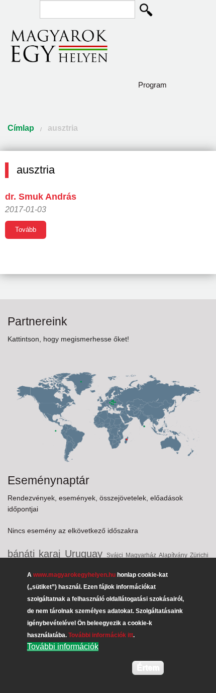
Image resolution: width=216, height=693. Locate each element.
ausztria (63, 128)
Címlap (21, 128)
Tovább (25, 229)
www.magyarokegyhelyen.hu (74, 574)
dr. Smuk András (40, 197)
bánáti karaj (36, 553)
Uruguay (85, 553)
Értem (148, 667)
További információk (62, 646)
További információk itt (100, 635)
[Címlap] (59, 45)
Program (152, 84)
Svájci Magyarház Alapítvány (148, 555)
